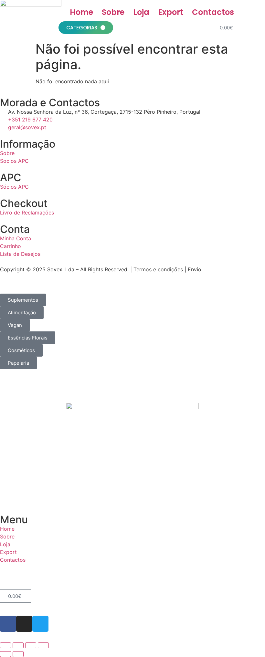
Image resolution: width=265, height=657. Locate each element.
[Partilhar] (30, 645)
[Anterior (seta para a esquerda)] (5, 654)
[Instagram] (24, 624)
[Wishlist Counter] (242, 27)
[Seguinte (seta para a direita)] (18, 654)
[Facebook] (8, 624)
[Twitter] (40, 624)
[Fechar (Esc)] (43, 645)
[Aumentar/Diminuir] (5, 645)
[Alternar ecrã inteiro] (18, 645)
